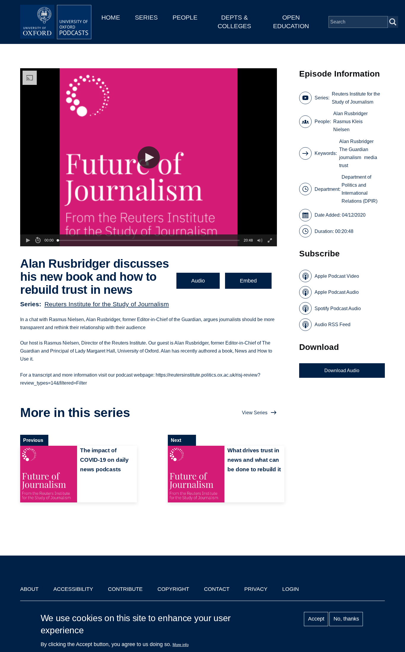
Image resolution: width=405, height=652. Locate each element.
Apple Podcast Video (337, 276)
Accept (316, 619)
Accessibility (73, 589)
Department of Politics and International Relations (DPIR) (359, 189)
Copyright (173, 589)
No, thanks (346, 619)
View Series (254, 412)
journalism (350, 157)
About (29, 589)
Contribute (125, 589)
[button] (149, 157)
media (370, 157)
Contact (216, 589)
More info (181, 645)
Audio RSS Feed (332, 324)
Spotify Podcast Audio (338, 308)
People (185, 17)
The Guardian (353, 149)
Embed (248, 281)
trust (343, 165)
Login (290, 589)
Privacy (255, 589)
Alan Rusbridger (350, 113)
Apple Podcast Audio (337, 292)
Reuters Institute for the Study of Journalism (106, 304)
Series (146, 17)
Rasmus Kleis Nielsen (348, 125)
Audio (198, 281)
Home (110, 17)
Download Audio (341, 370)
